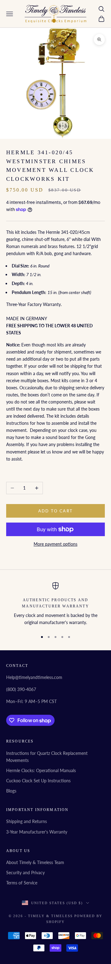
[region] (55, 604)
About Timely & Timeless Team (35, 862)
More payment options (55, 544)
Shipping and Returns (26, 821)
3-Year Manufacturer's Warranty (36, 831)
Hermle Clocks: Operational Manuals (41, 770)
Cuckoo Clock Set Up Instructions (38, 780)
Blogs (11, 790)
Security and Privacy (25, 872)
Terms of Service (21, 882)
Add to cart (55, 510)
